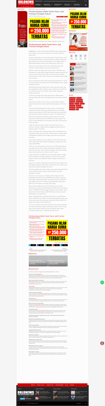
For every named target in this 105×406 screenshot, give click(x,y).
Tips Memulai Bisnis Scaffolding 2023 (78, 67)
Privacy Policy (40, 385)
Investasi (67, 5)
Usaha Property (80, 107)
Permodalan (57, 5)
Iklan (66, 385)
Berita (56, 242)
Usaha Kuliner (72, 107)
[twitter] (24, 7)
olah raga (66, 242)
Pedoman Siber (59, 385)
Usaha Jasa (78, 105)
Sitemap (72, 385)
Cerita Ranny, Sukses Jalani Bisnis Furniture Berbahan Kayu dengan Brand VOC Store (63, 398)
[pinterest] (26, 7)
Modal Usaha (72, 105)
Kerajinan (82, 103)
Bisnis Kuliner (72, 99)
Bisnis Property (79, 99)
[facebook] (22, 7)
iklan (77, 109)
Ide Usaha (77, 103)
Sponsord (77, 5)
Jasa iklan (31, 331)
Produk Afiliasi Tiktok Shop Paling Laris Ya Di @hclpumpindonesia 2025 (59, 28)
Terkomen (84, 64)
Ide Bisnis (71, 103)
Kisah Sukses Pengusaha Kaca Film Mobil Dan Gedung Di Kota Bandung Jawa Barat (63, 392)
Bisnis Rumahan (79, 101)
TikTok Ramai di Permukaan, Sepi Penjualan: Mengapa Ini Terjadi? (58, 37)
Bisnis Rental (72, 101)
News (62, 242)
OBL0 (82, 403)
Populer (72, 64)
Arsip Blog (78, 64)
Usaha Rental (72, 109)
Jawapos (59, 242)
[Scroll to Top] (85, 403)
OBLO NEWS (24, 403)
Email (66, 16)
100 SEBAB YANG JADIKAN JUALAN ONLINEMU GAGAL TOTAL (81, 397)
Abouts (33, 385)
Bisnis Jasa (79, 97)
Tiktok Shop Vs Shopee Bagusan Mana (59, 32)
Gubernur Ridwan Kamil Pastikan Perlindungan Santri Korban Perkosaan (57, 262)
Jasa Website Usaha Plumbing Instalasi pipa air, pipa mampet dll (45, 392)
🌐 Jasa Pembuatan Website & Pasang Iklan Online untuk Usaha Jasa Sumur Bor (60, 1)
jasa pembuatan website (49, 271)
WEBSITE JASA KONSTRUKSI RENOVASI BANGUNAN (45, 397)
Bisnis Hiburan (72, 97)
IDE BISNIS (38, 5)
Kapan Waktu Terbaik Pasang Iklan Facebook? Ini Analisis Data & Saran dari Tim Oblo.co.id (80, 84)
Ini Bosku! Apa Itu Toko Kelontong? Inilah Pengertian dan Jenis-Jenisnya (80, 78)
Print (62, 16)
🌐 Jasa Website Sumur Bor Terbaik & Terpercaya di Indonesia (59, 23)
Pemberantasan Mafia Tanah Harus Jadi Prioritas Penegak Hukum (45, 46)
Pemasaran (47, 5)
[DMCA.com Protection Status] (26, 398)
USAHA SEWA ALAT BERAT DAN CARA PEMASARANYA (80, 72)
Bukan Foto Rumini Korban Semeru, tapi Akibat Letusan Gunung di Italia (37, 262)
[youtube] (28, 7)
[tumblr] (30, 7)
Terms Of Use (50, 385)
